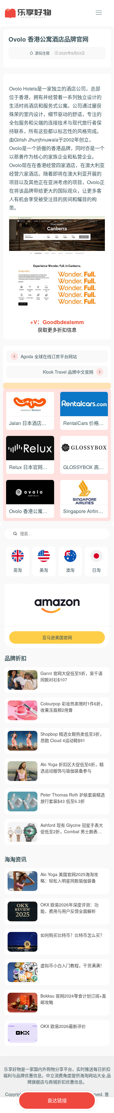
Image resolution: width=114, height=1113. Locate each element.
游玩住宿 (42, 53)
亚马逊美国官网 (57, 637)
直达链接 (57, 1100)
